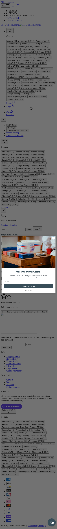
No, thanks (28, 290)
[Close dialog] (53, 238)
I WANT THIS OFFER (28, 286)
